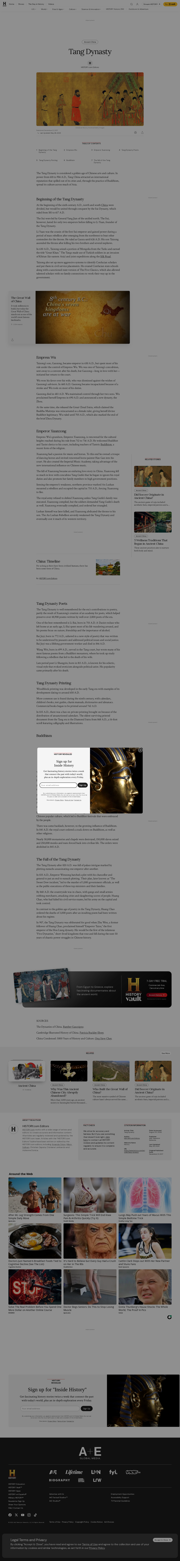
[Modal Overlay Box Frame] (90, 780)
